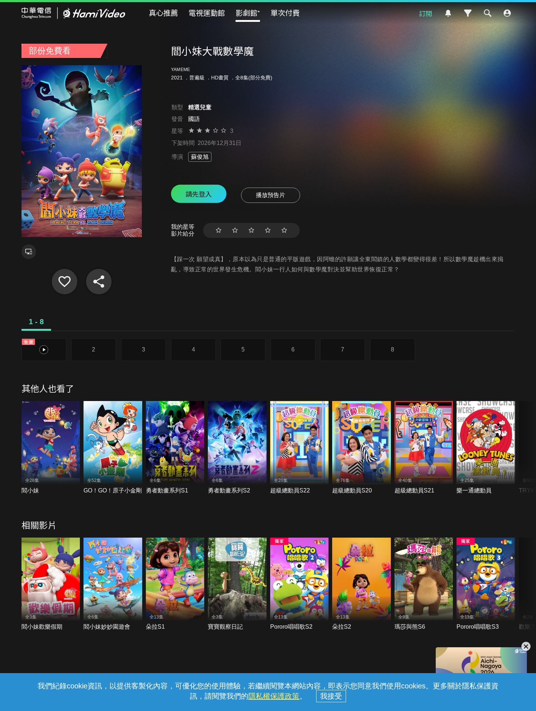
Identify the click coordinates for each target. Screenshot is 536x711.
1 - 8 (36, 322)
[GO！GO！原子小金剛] (112, 448)
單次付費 (285, 12)
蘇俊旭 (200, 157)
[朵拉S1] (175, 584)
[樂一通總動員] (486, 448)
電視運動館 (207, 12)
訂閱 (425, 13)
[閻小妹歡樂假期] (51, 584)
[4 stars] (268, 230)
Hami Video (73, 13)
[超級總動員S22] (299, 448)
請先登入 (199, 194)
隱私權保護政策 (273, 696)
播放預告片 (270, 195)
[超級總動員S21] (424, 448)
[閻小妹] (51, 448)
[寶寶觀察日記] (237, 584)
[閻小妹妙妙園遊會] (112, 584)
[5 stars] (284, 230)
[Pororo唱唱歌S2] (299, 584)
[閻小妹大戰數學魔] (64, 281)
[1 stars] (218, 230)
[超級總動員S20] (361, 448)
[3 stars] (251, 230)
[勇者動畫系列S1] (175, 448)
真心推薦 (163, 12)
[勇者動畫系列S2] (237, 448)
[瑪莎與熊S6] (424, 584)
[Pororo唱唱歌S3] (486, 584)
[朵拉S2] (361, 584)
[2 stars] (235, 230)
